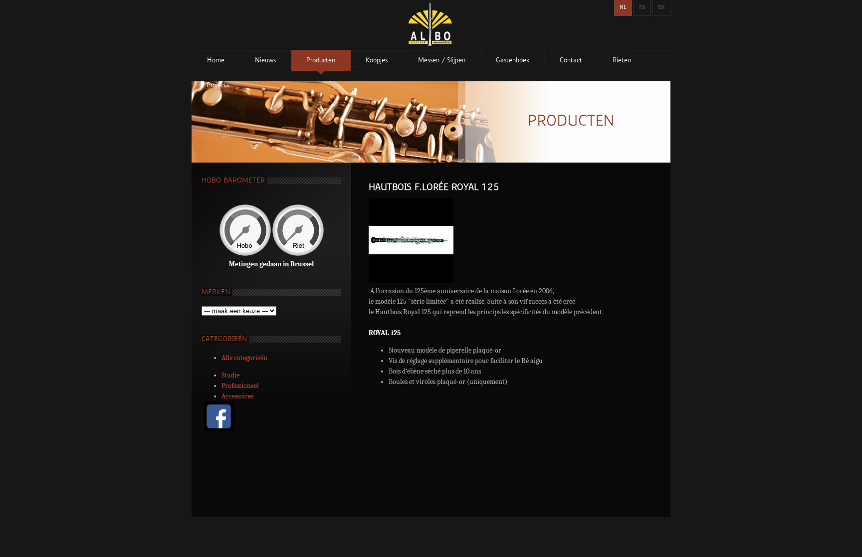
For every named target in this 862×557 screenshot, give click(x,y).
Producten (320, 60)
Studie (230, 375)
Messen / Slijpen (441, 60)
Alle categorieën (244, 358)
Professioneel (240, 385)
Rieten (622, 60)
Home (215, 60)
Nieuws (265, 60)
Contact (571, 60)
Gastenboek (512, 60)
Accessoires (237, 396)
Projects (218, 85)
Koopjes (377, 60)
